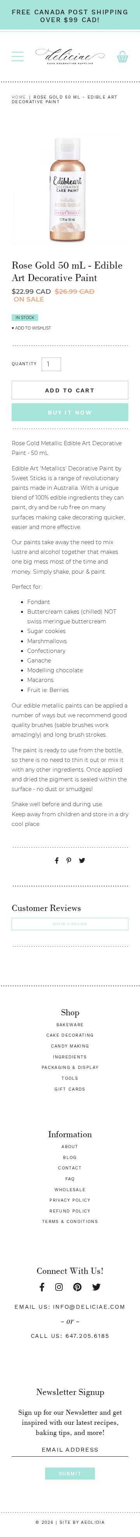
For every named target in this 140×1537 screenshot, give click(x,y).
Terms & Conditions (70, 1221)
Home (19, 97)
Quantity (24, 364)
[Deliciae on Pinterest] (77, 1287)
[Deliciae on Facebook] (42, 1287)
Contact (70, 1168)
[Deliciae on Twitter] (96, 1287)
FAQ (70, 1178)
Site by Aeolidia (82, 1522)
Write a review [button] (70, 924)
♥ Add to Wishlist (31, 328)
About (70, 1146)
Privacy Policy (69, 1200)
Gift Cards (69, 1089)
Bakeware (70, 1024)
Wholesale (70, 1189)
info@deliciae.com (89, 1306)
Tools (70, 1078)
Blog (70, 1157)
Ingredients (70, 1057)
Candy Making (70, 1046)
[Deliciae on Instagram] (59, 1287)
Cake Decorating (70, 1035)
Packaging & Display (70, 1067)
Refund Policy (69, 1211)
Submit (70, 1473)
